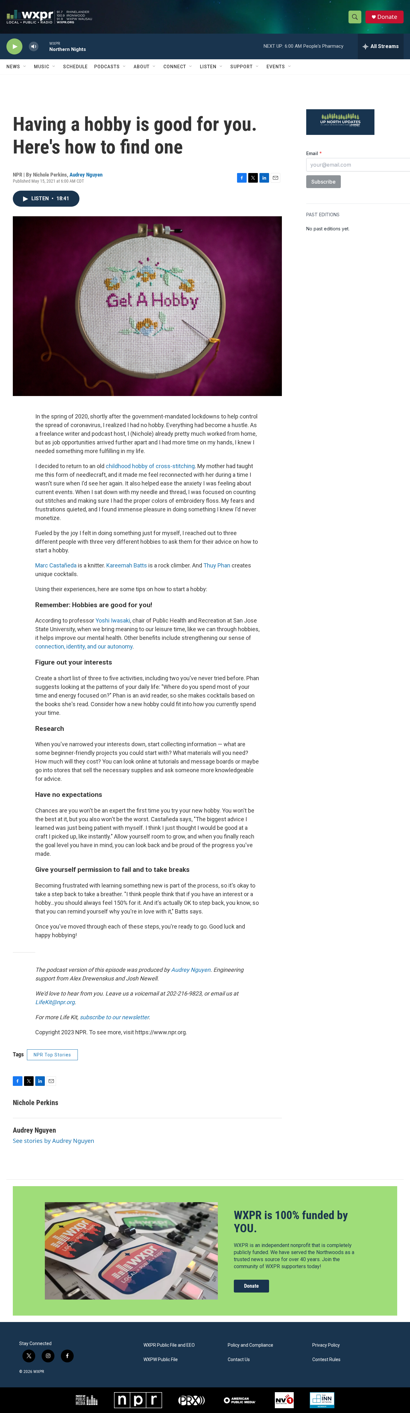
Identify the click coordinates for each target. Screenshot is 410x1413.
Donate (387, 16)
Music (41, 66)
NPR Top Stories (52, 1054)
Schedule (75, 66)
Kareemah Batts (126, 565)
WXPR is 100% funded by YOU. (291, 1222)
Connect (174, 66)
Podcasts (107, 66)
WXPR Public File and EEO (169, 1345)
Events (275, 66)
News (13, 66)
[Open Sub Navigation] (25, 66)
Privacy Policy (326, 1345)
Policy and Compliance (250, 1345)
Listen (208, 66)
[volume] (33, 46)
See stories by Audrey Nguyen (53, 1140)
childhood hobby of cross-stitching (150, 466)
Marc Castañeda (56, 565)
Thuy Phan (216, 565)
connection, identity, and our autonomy (84, 646)
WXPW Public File (161, 1359)
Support (241, 66)
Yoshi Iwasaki (112, 620)
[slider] (44, 46)
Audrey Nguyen (86, 174)
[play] (14, 46)
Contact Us (239, 1359)
